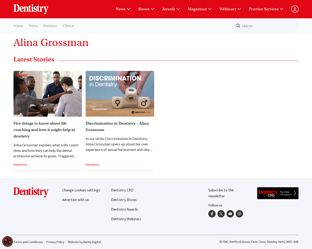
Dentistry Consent (36, 7)
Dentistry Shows (124, 200)
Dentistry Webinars (126, 219)
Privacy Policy (55, 242)
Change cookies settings (81, 190)
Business (50, 25)
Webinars (227, 9)
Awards (168, 9)
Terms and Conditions (28, 242)
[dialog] (7, 241)
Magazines (197, 9)
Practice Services (263, 9)
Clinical (68, 25)
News (120, 9)
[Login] (295, 9)
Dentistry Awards (124, 209)
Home (18, 25)
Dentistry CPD (122, 190)
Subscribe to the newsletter (221, 193)
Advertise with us (75, 200)
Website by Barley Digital (84, 242)
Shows (143, 9)
